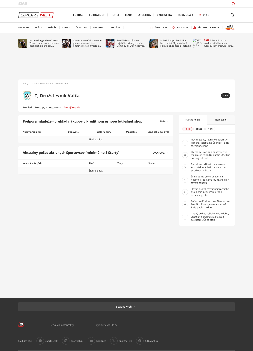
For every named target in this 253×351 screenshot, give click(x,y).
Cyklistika (164, 15)
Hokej (115, 15)
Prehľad (27, 107)
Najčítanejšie (192, 119)
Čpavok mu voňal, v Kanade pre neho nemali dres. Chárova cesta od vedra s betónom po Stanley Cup (87, 43)
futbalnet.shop (130, 121)
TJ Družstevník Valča (41, 83)
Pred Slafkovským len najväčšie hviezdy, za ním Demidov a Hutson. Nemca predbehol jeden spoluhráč (131, 43)
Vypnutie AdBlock (106, 325)
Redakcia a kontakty (62, 325)
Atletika (144, 15)
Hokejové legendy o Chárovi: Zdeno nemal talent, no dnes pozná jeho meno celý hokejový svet (44, 43)
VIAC (206, 15)
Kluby (25, 83)
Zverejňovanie (72, 107)
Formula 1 (185, 15)
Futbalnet (97, 15)
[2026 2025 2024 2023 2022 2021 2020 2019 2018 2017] (164, 121)
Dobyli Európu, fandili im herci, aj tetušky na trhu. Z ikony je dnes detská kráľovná (175, 43)
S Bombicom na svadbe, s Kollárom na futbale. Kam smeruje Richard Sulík (219, 43)
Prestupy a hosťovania (48, 107)
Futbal (78, 15)
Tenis (128, 15)
